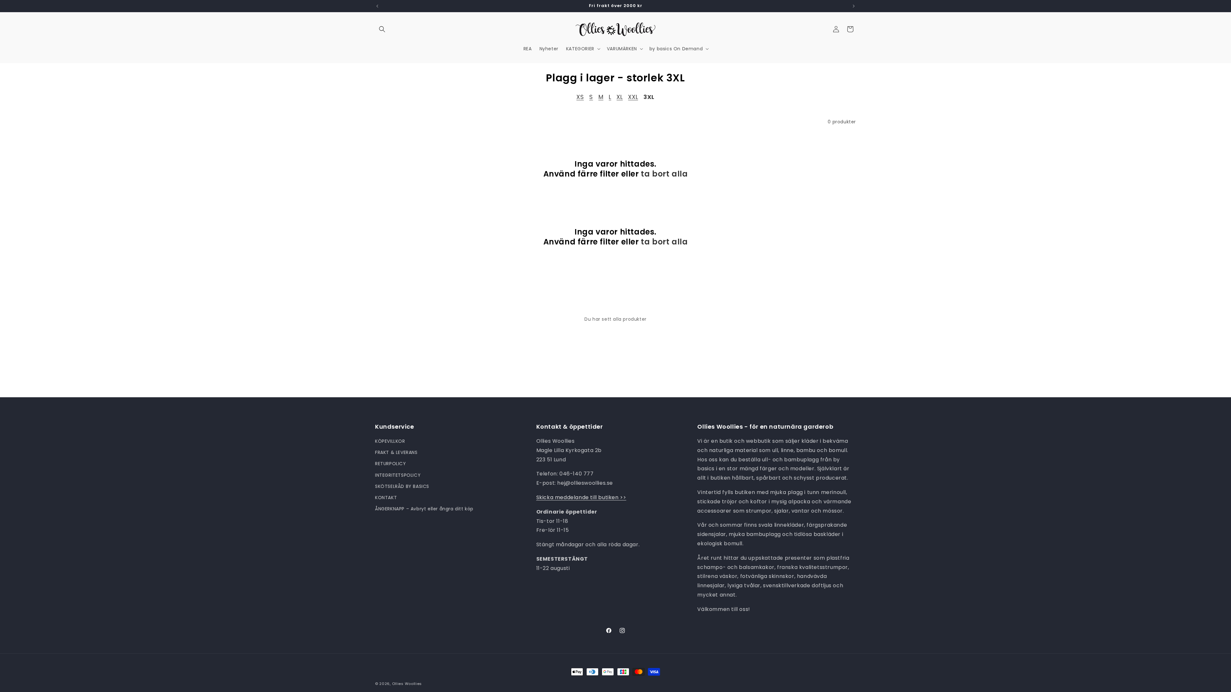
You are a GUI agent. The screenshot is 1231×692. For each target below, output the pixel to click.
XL (619, 97)
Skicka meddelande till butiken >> (581, 497)
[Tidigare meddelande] (377, 6)
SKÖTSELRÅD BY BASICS (402, 486)
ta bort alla (664, 174)
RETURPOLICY (390, 463)
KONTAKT (386, 497)
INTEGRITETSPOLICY (398, 475)
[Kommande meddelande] (854, 6)
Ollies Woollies (407, 683)
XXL (633, 97)
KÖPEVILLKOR (390, 441)
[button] (382, 29)
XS (580, 97)
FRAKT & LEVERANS (396, 452)
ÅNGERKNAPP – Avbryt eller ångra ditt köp (424, 509)
